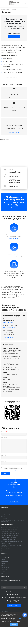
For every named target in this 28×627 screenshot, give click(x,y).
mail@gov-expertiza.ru (16, 186)
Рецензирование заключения (9, 537)
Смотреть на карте (14, 114)
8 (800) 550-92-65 (14, 33)
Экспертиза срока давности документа (11, 541)
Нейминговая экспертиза (8, 531)
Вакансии (3, 563)
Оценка (3, 512)
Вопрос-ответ (5, 567)
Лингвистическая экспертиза (9, 529)
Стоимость (4, 518)
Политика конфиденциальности (11, 580)
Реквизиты (4, 559)
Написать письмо (14, 132)
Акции (3, 571)
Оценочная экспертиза (7, 550)
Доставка (3, 516)
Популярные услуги (7, 524)
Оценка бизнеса (5, 548)
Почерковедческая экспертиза (9, 535)
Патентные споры (6, 543)
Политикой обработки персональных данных (14, 469)
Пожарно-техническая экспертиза (10, 533)
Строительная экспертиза (8, 539)
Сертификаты (4, 561)
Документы (4, 569)
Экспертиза (4, 510)
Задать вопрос (14, 501)
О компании (5, 557)
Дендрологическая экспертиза (9, 527)
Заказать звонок (14, 36)
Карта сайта (5, 576)
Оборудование (5, 573)
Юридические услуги (7, 514)
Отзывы (3, 565)
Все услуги (4, 507)
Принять (14, 624)
